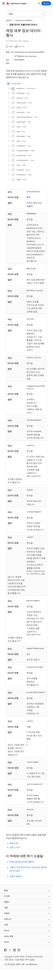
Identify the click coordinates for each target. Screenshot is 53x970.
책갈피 (11, 46)
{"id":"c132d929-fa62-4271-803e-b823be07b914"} (27, 52)
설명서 (9, 20)
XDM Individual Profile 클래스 (22, 861)
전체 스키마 (15, 847)
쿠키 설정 (29, 959)
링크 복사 (21, 46)
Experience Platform (24, 20)
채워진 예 (14, 843)
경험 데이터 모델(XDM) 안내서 (23, 24)
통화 (28, 197)
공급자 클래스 (16, 876)
